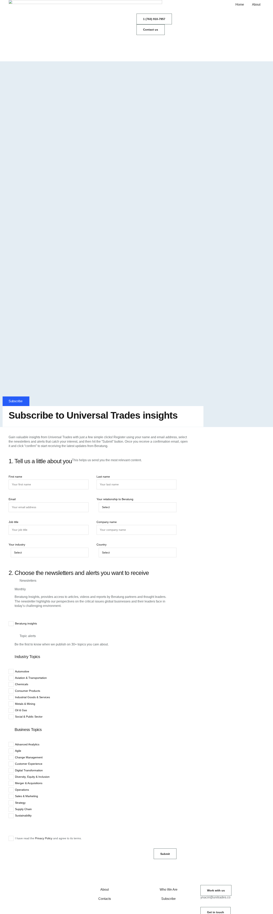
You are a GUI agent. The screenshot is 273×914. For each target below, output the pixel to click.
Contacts (104, 898)
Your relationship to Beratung (115, 499)
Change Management (29, 757)
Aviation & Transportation (31, 677)
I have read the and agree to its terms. (48, 838)
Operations (22, 789)
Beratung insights (26, 623)
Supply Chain (23, 809)
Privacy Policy (43, 838)
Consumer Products (27, 690)
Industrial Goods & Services (32, 697)
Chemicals (21, 684)
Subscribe (168, 898)
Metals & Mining (25, 703)
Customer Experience (28, 763)
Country (102, 544)
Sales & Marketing (26, 796)
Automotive (22, 671)
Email (12, 499)
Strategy (20, 802)
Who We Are (168, 889)
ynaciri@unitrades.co (215, 897)
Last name (103, 476)
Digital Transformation (29, 770)
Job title (13, 522)
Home (239, 4)
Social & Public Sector (29, 716)
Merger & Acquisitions (28, 783)
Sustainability (23, 815)
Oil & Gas (21, 710)
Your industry (17, 544)
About (256, 4)
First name (15, 476)
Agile (18, 750)
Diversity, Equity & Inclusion (32, 776)
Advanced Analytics (27, 744)
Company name (107, 522)
